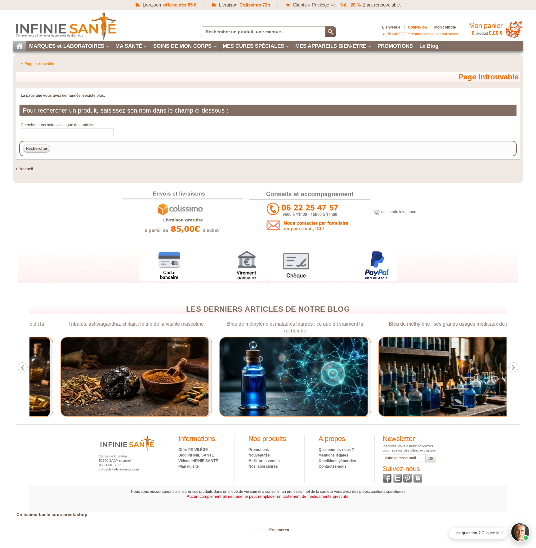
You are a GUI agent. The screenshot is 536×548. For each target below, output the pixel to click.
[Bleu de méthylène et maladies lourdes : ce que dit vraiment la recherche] (268, 377)
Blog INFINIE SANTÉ (196, 455)
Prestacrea (279, 530)
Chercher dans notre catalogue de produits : (58, 125)
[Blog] (417, 478)
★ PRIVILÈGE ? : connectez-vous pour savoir (420, 34)
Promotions (258, 450)
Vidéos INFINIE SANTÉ (198, 461)
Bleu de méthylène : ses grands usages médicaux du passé (427, 324)
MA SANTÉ (128, 46)
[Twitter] (397, 478)
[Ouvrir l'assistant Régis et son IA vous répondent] (520, 532)
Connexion (417, 27)
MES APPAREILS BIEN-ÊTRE (330, 46)
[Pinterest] (407, 478)
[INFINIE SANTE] (65, 26)
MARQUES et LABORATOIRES (66, 46)
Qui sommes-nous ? (336, 450)
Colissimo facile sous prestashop (51, 514)
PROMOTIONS (395, 46)
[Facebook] (387, 478)
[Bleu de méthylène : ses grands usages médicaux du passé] (427, 377)
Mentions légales (333, 455)
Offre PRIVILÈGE (193, 450)
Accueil (26, 169)
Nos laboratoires (263, 466)
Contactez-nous (332, 466)
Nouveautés (259, 455)
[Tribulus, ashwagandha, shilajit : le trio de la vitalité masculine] (109, 377)
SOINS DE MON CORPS (182, 46)
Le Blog (428, 46)
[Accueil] (19, 46)
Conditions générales (337, 461)
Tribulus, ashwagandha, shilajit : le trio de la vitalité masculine (109, 324)
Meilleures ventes (264, 461)
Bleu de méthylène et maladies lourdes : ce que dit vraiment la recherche (268, 327)
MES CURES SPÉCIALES (253, 46)
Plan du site (188, 466)
